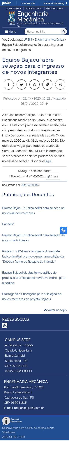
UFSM (13, 436)
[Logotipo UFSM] (11, 17)
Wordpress (8, 432)
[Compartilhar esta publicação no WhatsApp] (34, 84)
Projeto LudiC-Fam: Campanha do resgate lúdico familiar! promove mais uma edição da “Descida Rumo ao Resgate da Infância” (33, 256)
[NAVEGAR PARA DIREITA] (66, 3)
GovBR (6, 3)
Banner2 (8, 224)
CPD (22, 436)
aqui (48, 161)
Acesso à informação (55, 3)
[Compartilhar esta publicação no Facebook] (9, 84)
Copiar (55, 176)
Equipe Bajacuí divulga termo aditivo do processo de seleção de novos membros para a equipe (33, 277)
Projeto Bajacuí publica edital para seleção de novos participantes (33, 237)
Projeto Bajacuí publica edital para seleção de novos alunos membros (33, 210)
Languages (12, 8)
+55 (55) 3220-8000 (18, 371)
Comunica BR (28, 3)
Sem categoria (30, 184)
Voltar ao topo (57, 310)
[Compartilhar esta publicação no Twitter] (22, 84)
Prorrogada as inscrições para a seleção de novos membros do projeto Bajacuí (31, 296)
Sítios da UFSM (54, 8)
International (33, 8)
